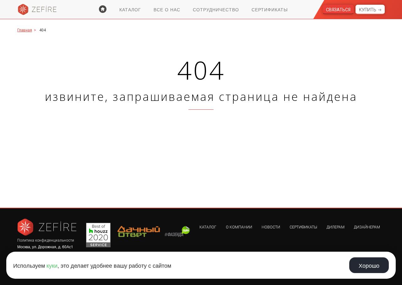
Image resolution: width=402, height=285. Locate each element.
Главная (24, 30)
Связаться (338, 9)
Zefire (37, 9)
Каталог (130, 9)
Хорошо (369, 265)
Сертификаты (270, 9)
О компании (239, 227)
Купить (367, 9)
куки (51, 265)
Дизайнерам (367, 227)
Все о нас (167, 9)
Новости (271, 227)
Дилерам (336, 227)
